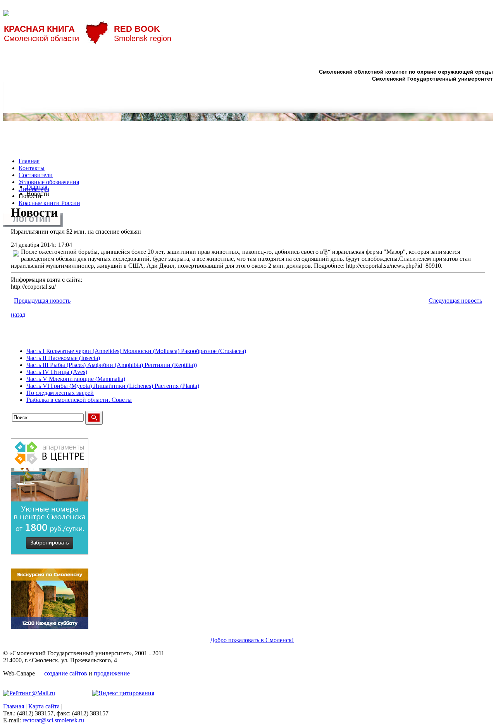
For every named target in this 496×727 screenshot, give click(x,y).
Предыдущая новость (42, 300)
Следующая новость (455, 300)
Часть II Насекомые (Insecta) (63, 358)
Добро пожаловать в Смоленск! (252, 640)
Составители (36, 175)
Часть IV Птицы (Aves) (56, 372)
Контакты (32, 168)
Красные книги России (49, 203)
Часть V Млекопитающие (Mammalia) (75, 379)
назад (18, 314)
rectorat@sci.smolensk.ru (53, 720)
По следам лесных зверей (60, 392)
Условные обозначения (49, 182)
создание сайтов (65, 673)
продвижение (112, 673)
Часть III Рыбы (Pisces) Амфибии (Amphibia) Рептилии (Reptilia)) (111, 365)
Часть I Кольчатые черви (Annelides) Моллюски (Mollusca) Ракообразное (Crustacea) (136, 351)
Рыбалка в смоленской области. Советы (79, 399)
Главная (29, 161)
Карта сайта (44, 706)
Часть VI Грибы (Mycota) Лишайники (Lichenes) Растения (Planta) (112, 385)
